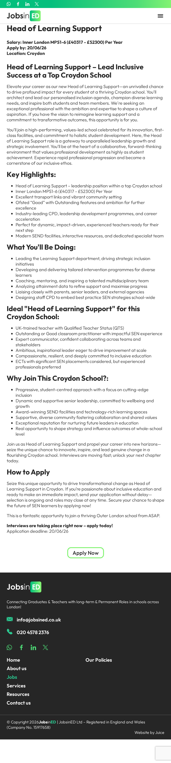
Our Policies (99, 660)
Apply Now (86, 552)
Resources (18, 694)
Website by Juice (149, 732)
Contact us (19, 703)
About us (16, 668)
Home (13, 660)
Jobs (12, 677)
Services (16, 686)
